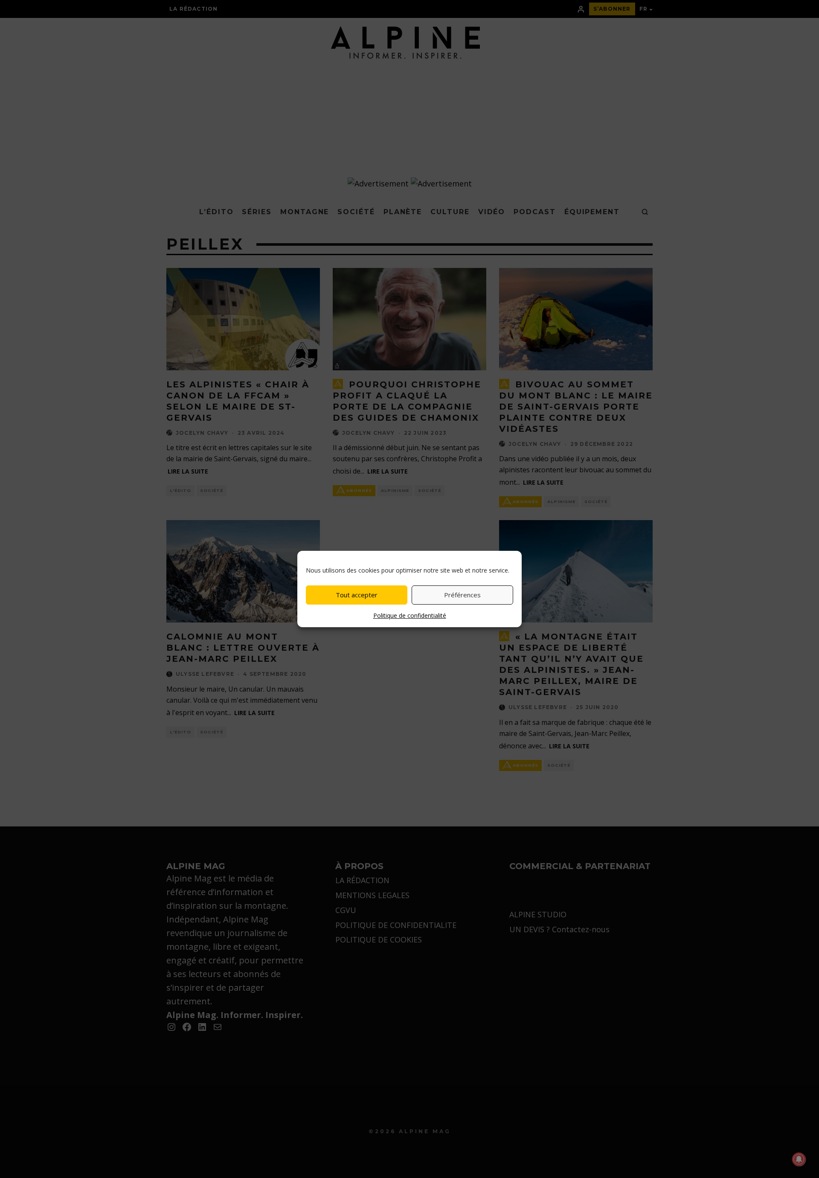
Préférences (462, 594)
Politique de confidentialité (409, 615)
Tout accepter (357, 594)
